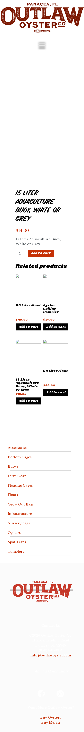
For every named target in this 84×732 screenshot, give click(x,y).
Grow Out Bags (21, 504)
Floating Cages (20, 485)
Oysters (14, 533)
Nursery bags (19, 523)
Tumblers (16, 551)
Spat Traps (17, 542)
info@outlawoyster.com (50, 655)
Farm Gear (17, 476)
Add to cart (41, 253)
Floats (13, 495)
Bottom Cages (20, 457)
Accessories (17, 448)
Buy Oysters (50, 717)
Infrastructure (20, 514)
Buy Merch (50, 722)
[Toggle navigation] (42, 45)
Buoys (13, 466)
